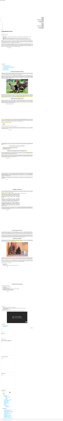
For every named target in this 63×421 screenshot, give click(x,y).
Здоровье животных (40, 19)
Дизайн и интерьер (8, 406)
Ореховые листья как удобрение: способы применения (8, 410)
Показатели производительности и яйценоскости (9, 67)
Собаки (42, 24)
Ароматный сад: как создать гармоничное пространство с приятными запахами (7, 416)
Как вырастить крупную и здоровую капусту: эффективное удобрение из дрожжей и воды (8, 412)
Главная (42, 17)
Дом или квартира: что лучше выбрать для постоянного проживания (7, 414)
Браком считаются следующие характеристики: (9, 66)
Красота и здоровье (6, 400)
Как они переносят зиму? (6, 68)
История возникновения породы (7, 65)
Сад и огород (41, 28)
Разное (5, 404)
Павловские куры (3, 373)
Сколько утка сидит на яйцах (4, 356)
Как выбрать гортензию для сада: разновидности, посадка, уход (8, 417)
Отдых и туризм (6, 401)
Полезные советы (41, 21)
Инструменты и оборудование (8, 399)
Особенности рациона (5, 69)
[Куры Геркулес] (2, 331)
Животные (5, 396)
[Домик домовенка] (2, 0)
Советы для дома (6, 405)
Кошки (42, 18)
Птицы (42, 20)
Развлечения (5, 403)
